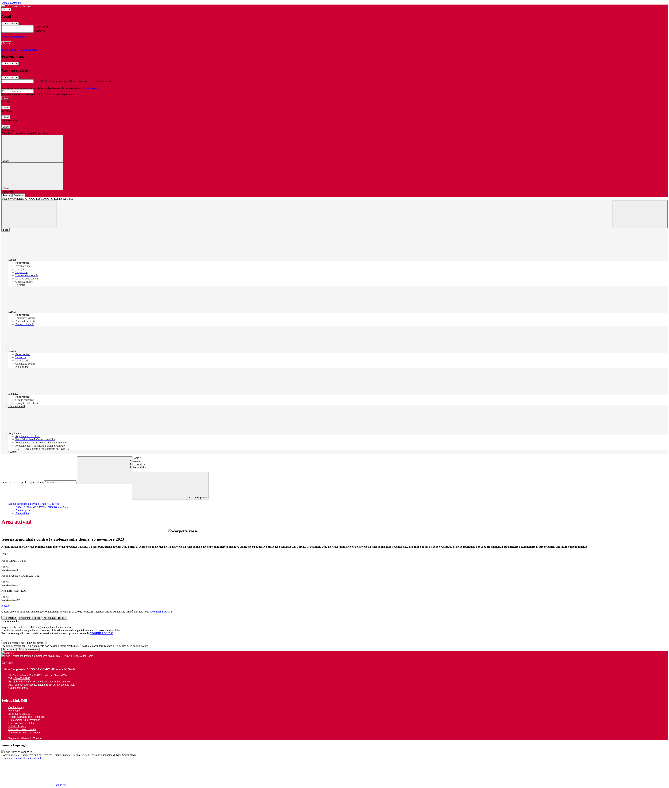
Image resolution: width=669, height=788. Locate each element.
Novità (136, 461)
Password (39, 30)
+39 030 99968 (21, 678)
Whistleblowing (17, 726)
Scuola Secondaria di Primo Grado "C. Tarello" (34, 503)
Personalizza (9, 618)
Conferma (19, 195)
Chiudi (6, 107)
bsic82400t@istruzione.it (43, 681)
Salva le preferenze (28, 649)
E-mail (38, 81)
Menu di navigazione (196, 497)
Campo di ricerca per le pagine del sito (22, 482)
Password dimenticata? (13, 36)
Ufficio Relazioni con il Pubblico (26, 716)
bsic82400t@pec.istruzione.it (45, 684)
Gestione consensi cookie (22, 729)
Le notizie (137, 464)
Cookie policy (16, 707)
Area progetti (22, 510)
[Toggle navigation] (28, 214)
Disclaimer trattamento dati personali (21, 758)
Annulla (6, 195)
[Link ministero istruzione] (16, 6)
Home (135, 457)
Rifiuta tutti (29, 618)
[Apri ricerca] (640, 214)
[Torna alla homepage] (334, 198)
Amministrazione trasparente (24, 732)
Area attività (22, 513)
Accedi (6, 9)
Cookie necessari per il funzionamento (22, 642)
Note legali (14, 710)
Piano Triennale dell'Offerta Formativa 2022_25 (41, 506)
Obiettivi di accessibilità (21, 723)
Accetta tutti (55, 618)
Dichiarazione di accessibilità (24, 719)
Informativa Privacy (19, 713)
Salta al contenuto (11, 2)
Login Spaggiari (90, 88)
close (5, 230)
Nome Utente (41, 26)
